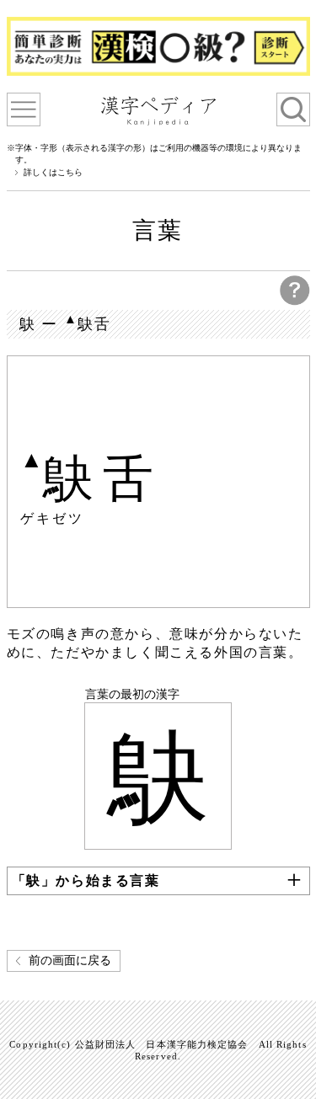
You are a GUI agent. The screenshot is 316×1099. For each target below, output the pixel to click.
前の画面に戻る (70, 960)
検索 (293, 109)
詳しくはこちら (53, 172)
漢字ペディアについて (23, 109)
